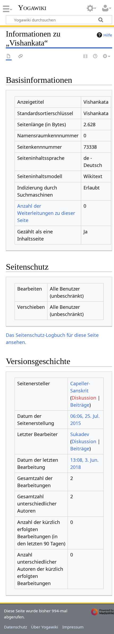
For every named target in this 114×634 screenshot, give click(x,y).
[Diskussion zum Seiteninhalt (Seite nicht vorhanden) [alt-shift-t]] (21, 56)
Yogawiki (32, 7)
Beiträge (79, 405)
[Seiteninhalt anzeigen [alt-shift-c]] (9, 56)
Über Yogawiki (44, 627)
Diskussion (84, 398)
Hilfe (107, 35)
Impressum (73, 627)
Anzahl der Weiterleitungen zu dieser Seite (46, 213)
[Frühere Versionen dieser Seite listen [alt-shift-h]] (95, 56)
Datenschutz (15, 627)
